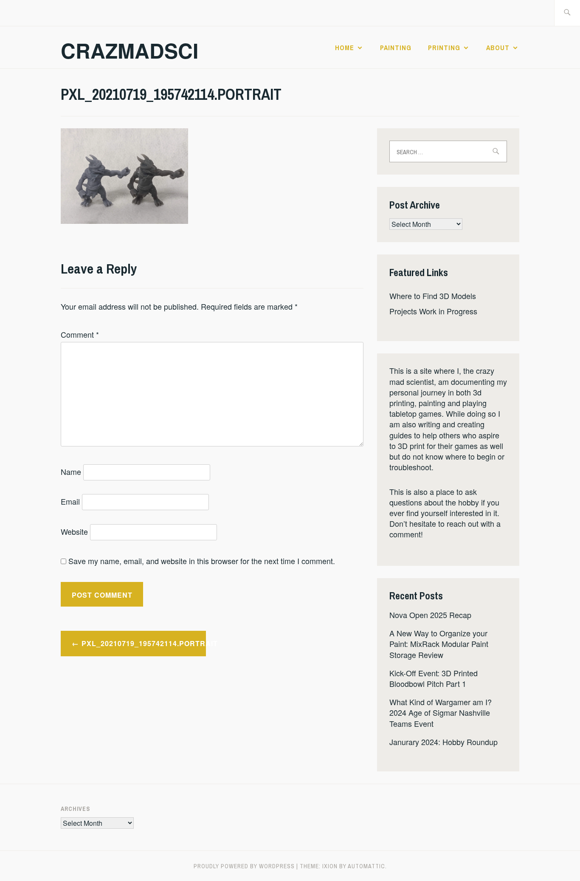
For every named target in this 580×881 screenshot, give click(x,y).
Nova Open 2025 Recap (430, 614)
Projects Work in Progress (433, 310)
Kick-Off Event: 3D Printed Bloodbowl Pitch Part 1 (433, 678)
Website (74, 531)
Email (70, 501)
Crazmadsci (129, 50)
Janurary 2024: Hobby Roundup (443, 741)
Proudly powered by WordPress (244, 866)
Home (344, 47)
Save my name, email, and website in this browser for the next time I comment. (201, 560)
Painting (395, 47)
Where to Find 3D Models (432, 295)
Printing (444, 47)
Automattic (366, 866)
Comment (80, 334)
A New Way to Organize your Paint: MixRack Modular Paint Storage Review (438, 643)
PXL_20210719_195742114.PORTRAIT (144, 643)
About (498, 47)
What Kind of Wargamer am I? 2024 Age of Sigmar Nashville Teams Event (440, 712)
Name (71, 471)
